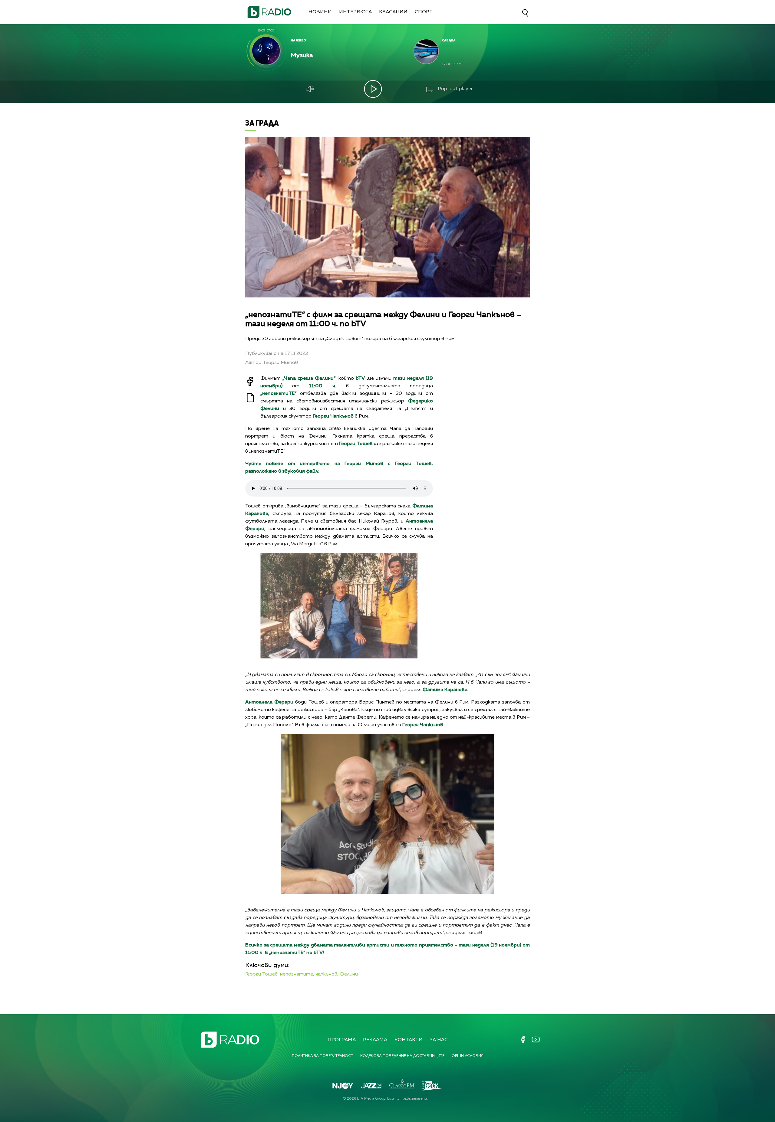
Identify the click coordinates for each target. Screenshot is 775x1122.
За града (262, 122)
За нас (439, 1040)
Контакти (408, 1040)
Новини (320, 12)
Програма (342, 1040)
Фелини (349, 974)
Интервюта (355, 12)
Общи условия (467, 1056)
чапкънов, (326, 974)
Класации (393, 12)
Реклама (375, 1040)
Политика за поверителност (322, 1056)
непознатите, (297, 974)
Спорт (424, 12)
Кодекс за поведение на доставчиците (402, 1056)
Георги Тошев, (262, 974)
